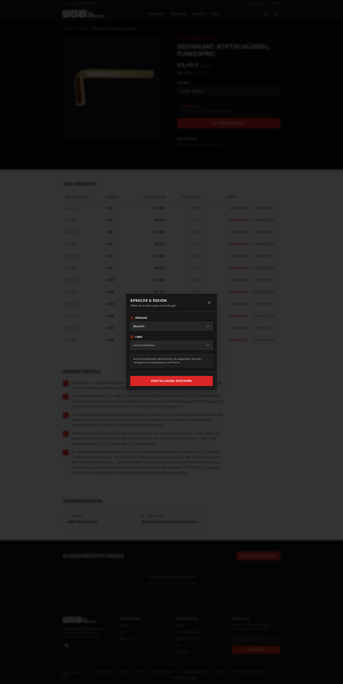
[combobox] (171, 326)
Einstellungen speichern (171, 381)
